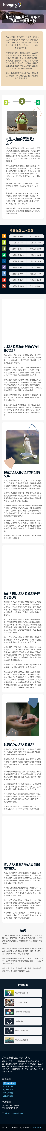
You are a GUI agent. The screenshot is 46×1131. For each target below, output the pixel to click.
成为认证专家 (8, 1086)
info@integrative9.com (14, 1113)
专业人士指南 (8, 1093)
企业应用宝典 (8, 1096)
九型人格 (18, 236)
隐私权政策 (37, 1128)
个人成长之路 (8, 1089)
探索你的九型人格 (9, 1083)
